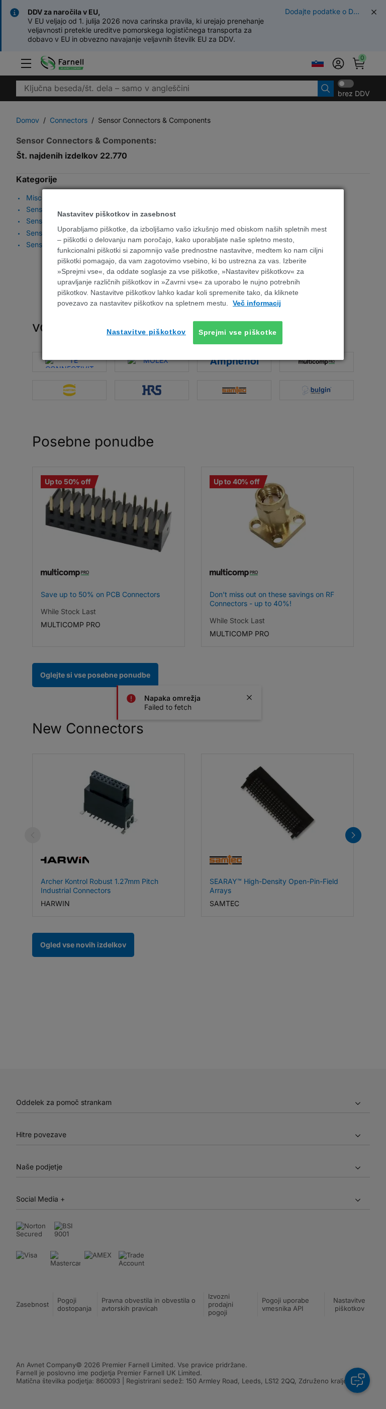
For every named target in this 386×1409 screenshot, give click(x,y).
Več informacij (257, 303)
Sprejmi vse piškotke (238, 332)
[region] (193, 274)
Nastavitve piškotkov (146, 332)
